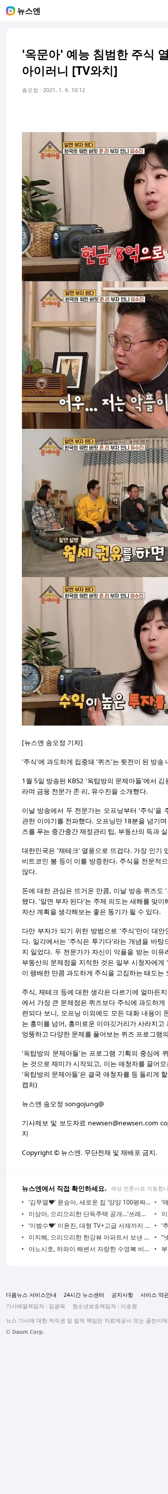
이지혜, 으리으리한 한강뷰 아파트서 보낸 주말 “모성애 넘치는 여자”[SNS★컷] (90, 1237)
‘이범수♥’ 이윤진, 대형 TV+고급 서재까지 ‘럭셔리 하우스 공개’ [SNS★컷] (90, 1225)
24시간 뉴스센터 (84, 1294)
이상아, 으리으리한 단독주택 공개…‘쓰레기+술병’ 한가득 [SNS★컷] (90, 1214)
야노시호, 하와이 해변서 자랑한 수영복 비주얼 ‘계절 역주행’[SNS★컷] (90, 1249)
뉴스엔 (29, 11)
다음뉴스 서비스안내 (31, 1294)
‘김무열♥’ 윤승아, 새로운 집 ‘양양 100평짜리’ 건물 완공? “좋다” (90, 1202)
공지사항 (122, 1294)
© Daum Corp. (25, 1331)
